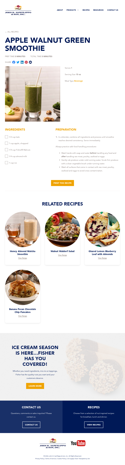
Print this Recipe (62, 183)
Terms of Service (50, 458)
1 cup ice (13, 163)
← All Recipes (12, 32)
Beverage (78, 81)
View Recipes (94, 424)
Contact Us (112, 10)
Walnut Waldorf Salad (62, 251)
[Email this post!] (30, 63)
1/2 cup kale (14, 137)
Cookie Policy (61, 458)
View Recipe (22, 258)
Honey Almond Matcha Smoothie (22, 253)
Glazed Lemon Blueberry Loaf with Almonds (102, 253)
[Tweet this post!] (17, 63)
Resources (98, 10)
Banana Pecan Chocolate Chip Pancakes (22, 311)
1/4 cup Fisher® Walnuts (19, 150)
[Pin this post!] (26, 63)
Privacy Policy (39, 458)
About (60, 10)
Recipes (86, 10)
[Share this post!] (13, 63)
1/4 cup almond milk (18, 156)
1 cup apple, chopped (18, 143)
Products (71, 10)
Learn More (35, 386)
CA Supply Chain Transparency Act (78, 458)
